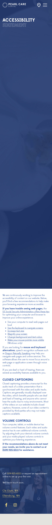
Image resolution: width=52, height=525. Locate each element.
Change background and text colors (25, 337)
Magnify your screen (17, 334)
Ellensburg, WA (11, 495)
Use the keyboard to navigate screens (25, 328)
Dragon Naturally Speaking (18, 353)
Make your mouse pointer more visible (26, 340)
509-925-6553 (14, 473)
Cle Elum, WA (10, 490)
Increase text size (16, 330)
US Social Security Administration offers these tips (26, 311)
